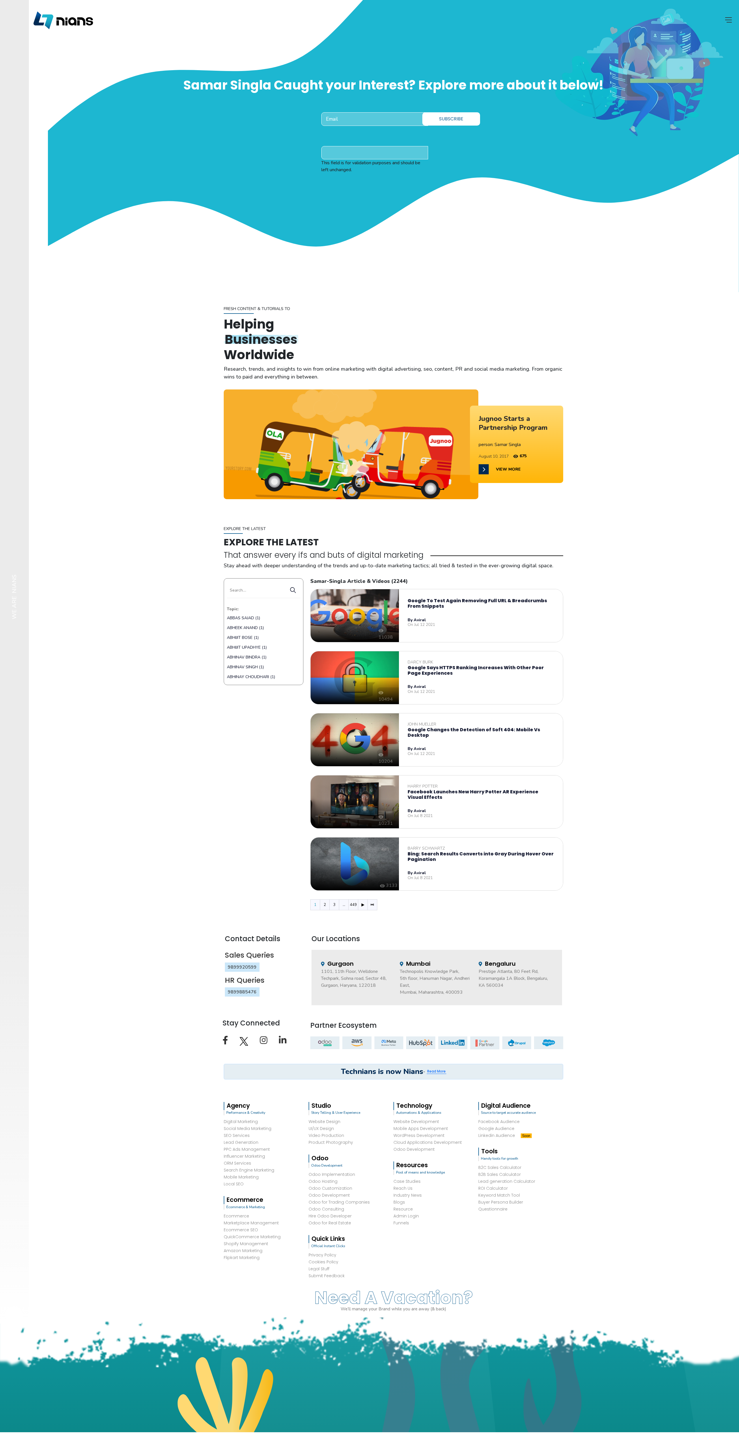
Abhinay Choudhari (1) (251, 677)
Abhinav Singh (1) (245, 667)
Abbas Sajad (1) (243, 618)
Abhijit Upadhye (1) (247, 647)
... (344, 904)
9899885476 (242, 992)
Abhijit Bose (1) (243, 637)
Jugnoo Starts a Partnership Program (513, 423)
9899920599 (242, 967)
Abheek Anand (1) (245, 628)
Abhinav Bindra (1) (246, 657)
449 (353, 904)
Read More (436, 1071)
